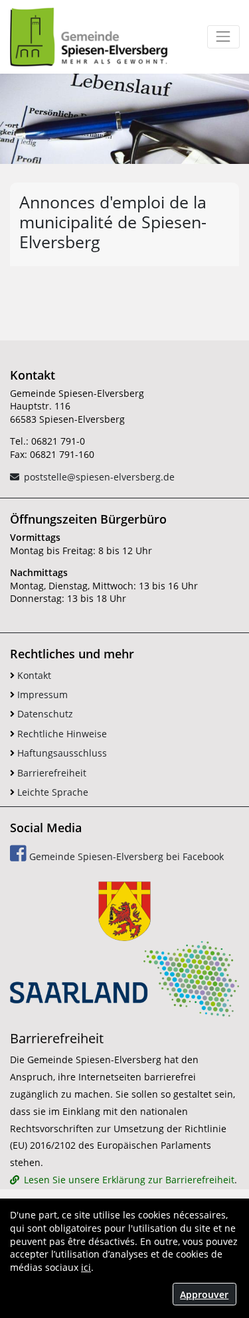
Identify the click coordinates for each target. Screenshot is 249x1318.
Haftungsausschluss (61, 753)
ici (86, 1267)
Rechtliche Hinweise (61, 733)
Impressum (41, 694)
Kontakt (33, 675)
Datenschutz (44, 713)
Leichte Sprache (51, 792)
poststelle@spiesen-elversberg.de (99, 477)
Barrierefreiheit (50, 773)
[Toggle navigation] (223, 36)
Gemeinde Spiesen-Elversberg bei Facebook (125, 856)
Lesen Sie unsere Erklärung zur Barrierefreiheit (129, 1179)
